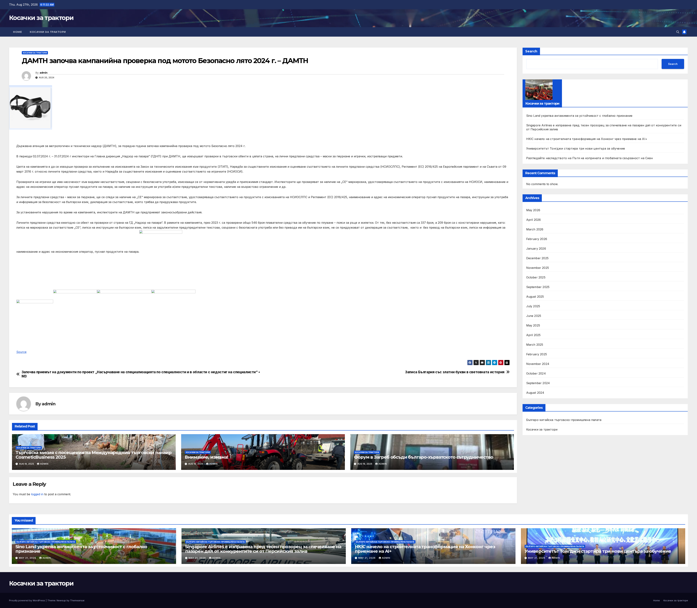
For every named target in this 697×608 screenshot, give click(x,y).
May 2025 (533, 325)
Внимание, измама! (206, 457)
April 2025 (533, 335)
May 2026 (533, 210)
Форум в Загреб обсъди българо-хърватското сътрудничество (423, 457)
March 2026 (534, 229)
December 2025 (537, 258)
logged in (37, 494)
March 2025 (534, 344)
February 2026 (536, 239)
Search (531, 51)
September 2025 (538, 287)
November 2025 (537, 268)
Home (17, 32)
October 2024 (536, 373)
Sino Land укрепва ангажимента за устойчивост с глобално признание (579, 115)
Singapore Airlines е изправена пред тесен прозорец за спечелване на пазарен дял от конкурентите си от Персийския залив (263, 549)
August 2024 (535, 392)
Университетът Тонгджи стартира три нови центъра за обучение (575, 148)
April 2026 (533, 220)
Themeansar (77, 600)
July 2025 (533, 306)
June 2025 (533, 316)
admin (44, 72)
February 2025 (536, 354)
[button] (677, 32)
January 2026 (536, 248)
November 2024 (537, 364)
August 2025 (535, 296)
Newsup (61, 600)
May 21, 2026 (28, 558)
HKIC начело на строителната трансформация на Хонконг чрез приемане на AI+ (586, 139)
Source (21, 352)
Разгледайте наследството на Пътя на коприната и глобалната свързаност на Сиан (589, 158)
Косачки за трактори (41, 18)
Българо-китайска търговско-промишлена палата (564, 420)
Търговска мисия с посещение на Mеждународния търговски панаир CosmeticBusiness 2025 (94, 455)
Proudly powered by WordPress (27, 600)
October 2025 (535, 277)
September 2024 (538, 383)
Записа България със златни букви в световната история (454, 372)
